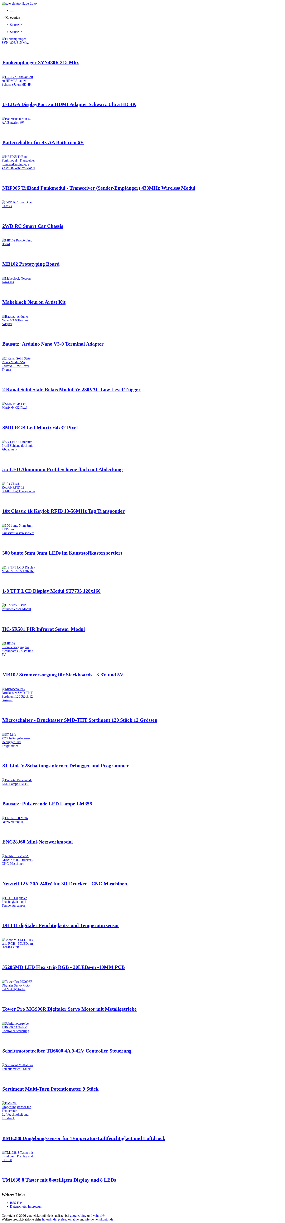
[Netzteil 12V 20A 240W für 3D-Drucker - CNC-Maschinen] (18, 863)
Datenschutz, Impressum (26, 1206)
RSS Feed (16, 1202)
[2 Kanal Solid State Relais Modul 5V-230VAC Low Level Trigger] (18, 369)
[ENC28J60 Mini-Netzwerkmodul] (18, 822)
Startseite (16, 24)
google (74, 1215)
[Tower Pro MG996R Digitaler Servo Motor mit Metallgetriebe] (18, 989)
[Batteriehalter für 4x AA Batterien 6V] (18, 122)
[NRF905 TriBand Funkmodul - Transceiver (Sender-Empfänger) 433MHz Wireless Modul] (18, 168)
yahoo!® (99, 1215)
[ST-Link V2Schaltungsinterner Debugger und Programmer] (18, 746)
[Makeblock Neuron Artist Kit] (18, 282)
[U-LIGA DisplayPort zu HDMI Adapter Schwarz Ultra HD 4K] (18, 84)
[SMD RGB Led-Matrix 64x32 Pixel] (18, 407)
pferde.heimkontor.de (99, 1219)
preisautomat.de (68, 1219)
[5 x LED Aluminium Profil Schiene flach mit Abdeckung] (18, 449)
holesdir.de (49, 1219)
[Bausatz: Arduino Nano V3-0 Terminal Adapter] (18, 324)
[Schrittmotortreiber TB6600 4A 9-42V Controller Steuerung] (18, 1031)
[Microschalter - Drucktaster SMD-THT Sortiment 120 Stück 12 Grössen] (18, 700)
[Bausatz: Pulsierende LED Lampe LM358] (18, 784)
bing (83, 1215)
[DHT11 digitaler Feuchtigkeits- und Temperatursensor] (18, 905)
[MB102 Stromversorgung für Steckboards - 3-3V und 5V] (18, 654)
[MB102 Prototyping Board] (18, 244)
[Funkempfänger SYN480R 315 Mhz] (18, 42)
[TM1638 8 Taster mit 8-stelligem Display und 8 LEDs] (18, 1160)
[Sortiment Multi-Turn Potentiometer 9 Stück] (18, 1069)
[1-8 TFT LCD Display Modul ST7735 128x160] (18, 571)
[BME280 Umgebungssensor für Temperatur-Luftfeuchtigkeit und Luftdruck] (18, 1118)
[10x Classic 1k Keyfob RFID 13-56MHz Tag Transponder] (18, 491)
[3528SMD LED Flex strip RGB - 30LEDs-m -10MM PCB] (18, 947)
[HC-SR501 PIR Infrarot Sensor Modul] (18, 609)
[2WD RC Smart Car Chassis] (18, 206)
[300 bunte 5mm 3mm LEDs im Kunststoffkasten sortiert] (18, 533)
